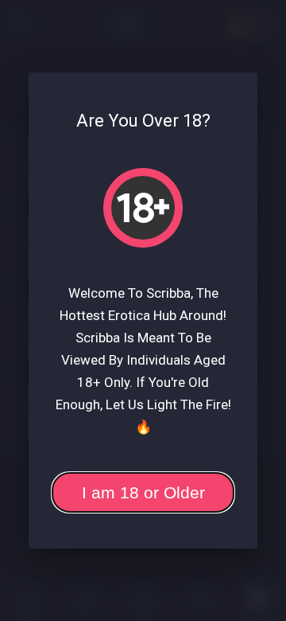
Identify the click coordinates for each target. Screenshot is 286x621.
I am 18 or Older (143, 492)
